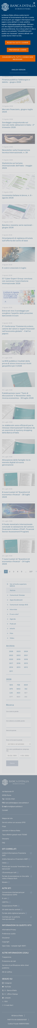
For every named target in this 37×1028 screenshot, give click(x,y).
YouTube (8, 987)
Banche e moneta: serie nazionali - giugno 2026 (17, 226)
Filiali (4, 826)
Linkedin (8, 998)
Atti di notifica (7, 972)
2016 (18, 663)
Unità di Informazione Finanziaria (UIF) (14, 854)
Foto (11, 633)
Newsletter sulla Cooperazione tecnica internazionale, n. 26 (16, 151)
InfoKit (12, 629)
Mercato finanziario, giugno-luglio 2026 (17, 110)
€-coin (4, 898)
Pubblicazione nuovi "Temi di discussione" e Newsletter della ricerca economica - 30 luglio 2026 (18, 395)
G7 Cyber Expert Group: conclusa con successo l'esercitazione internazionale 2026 (17, 281)
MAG (18, 689)
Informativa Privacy (9, 930)
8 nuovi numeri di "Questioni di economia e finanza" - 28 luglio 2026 (16, 494)
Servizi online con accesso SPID (13, 822)
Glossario (5, 839)
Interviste (13, 609)
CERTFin (5, 902)
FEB (18, 685)
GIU (26, 689)
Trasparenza (6, 957)
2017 (11, 663)
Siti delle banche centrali (11, 909)
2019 (18, 659)
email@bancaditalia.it (14, 806)
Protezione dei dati (9, 961)
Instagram (8, 983)
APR (11, 689)
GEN (11, 685)
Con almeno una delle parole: (15, 721)
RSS (6, 1001)
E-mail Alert (9, 1005)
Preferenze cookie (9, 934)
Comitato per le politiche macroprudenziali (11, 918)
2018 (26, 659)
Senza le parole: (11, 730)
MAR (26, 685)
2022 (18, 655)
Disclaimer (6, 938)
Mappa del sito (7, 818)
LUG (11, 693)
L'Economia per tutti (9, 872)
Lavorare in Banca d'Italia (11, 830)
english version (18, 71)
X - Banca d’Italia (11, 990)
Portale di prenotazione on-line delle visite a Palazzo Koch (15, 877)
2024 (26, 651)
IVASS (4, 863)
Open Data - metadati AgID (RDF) (14, 946)
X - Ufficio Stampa (11, 994)
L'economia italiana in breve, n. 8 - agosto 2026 (17, 196)
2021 (26, 655)
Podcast (13, 624)
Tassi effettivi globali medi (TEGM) (14, 835)
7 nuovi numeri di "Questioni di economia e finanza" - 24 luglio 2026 (16, 561)
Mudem (5, 882)
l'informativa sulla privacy (17, 24)
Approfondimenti (16, 600)
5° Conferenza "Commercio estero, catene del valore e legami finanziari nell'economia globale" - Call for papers (18, 330)
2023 (11, 655)
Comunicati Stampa (17, 595)
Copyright (5, 942)
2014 (11, 667)
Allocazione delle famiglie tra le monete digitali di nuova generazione (16, 462)
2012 (26, 667)
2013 (18, 667)
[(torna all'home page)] (15, 782)
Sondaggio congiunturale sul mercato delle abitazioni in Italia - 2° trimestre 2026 (18, 124)
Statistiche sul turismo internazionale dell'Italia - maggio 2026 (17, 165)
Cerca (12, 763)
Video (12, 638)
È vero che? (14, 614)
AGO (18, 693)
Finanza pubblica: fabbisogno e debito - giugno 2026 (16, 81)
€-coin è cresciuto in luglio (14, 268)
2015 (26, 663)
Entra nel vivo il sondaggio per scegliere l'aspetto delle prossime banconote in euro (17, 313)
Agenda (13, 619)
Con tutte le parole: (12, 711)
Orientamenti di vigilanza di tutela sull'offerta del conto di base (17, 239)
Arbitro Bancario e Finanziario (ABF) (15, 859)
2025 (18, 651)
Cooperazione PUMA (9, 906)
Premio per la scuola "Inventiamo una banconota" (15, 867)
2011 (11, 671)
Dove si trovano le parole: (14, 740)
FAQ (3, 843)
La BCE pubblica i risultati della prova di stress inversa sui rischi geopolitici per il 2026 (16, 363)
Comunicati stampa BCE (19, 605)
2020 (11, 659)
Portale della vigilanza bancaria (13, 913)
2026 (11, 651)
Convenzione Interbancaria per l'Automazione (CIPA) (13, 893)
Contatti (5, 810)
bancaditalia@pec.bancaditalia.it (17, 803)
